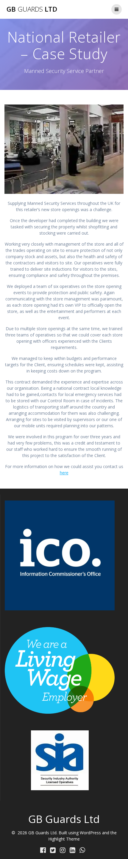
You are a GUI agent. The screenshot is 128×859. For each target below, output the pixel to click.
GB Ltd (32, 9)
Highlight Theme (64, 839)
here (64, 473)
